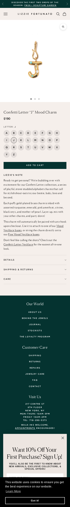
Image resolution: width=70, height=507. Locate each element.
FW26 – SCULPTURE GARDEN (40, 5)
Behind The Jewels (35, 318)
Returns (35, 361)
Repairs (35, 368)
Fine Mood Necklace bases (23, 234)
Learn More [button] (13, 491)
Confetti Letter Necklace (18, 244)
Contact (35, 386)
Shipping (35, 355)
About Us (35, 312)
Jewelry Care (35, 374)
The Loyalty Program (35, 337)
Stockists (35, 330)
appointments (25, 428)
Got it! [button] (35, 500)
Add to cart (35, 165)
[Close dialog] (63, 438)
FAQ (35, 380)
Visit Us (35, 397)
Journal (35, 324)
